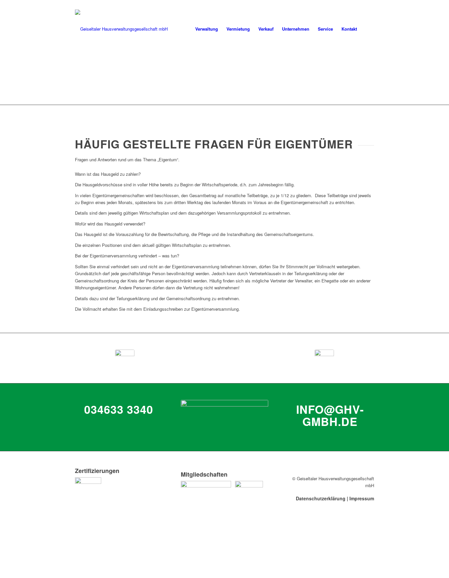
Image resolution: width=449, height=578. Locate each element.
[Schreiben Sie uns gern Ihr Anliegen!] (324, 358)
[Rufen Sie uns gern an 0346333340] (124, 358)
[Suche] (367, 29)
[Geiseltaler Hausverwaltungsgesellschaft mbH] (121, 29)
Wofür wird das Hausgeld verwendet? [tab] (110, 224)
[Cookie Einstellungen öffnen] (49, 574)
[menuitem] (206, 29)
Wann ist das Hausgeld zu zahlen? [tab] (108, 174)
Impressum (361, 498)
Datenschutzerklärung (320, 498)
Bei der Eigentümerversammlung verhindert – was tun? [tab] (127, 255)
